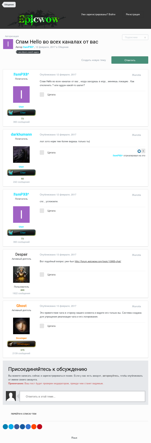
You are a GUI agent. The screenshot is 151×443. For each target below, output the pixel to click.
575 (22, 350)
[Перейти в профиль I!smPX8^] (8, 44)
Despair (21, 254)
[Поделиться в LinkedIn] (5, 426)
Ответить (129, 60)
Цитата (51, 94)
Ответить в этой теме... (40, 396)
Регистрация (133, 14)
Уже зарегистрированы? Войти (99, 14)
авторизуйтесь (111, 375)
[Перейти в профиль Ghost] (21, 326)
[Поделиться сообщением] (144, 75)
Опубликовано (58, 74)
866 (22, 290)
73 (22, 118)
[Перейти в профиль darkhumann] (21, 154)
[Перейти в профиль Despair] (21, 274)
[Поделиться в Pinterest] (39, 426)
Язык (74, 437)
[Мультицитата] (42, 94)
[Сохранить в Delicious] (28, 426)
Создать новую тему (93, 60)
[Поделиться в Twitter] (11, 426)
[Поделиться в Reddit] (33, 426)
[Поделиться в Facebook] (16, 426)
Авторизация (12, 36)
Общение (63, 47)
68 (22, 178)
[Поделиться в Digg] (22, 426)
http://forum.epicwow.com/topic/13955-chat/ (98, 261)
